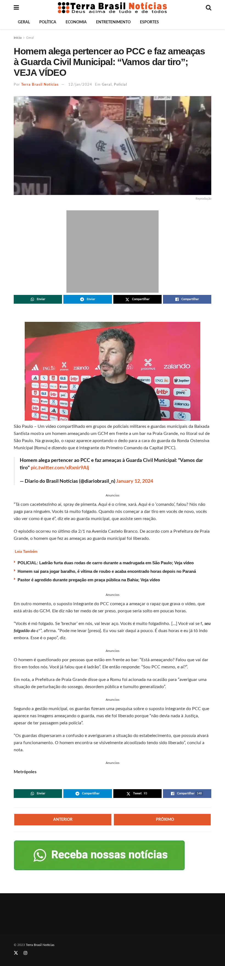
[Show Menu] (16, 7)
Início (18, 37)
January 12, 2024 (134, 481)
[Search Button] (208, 7)
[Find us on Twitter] (16, 953)
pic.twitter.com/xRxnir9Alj (60, 467)
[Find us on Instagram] (25, 953)
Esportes (149, 22)
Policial (120, 84)
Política (47, 22)
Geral (24, 22)
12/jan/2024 (80, 84)
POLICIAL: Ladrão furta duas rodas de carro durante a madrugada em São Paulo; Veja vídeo (106, 562)
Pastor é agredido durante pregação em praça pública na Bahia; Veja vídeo (89, 579)
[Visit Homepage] (112, 7)
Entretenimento (113, 22)
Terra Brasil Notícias (40, 84)
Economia (76, 22)
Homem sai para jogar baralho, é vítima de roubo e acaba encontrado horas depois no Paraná (107, 571)
